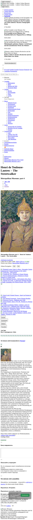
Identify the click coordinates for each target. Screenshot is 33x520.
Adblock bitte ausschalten (8, 435)
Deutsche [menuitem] (26, 69)
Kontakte (13, 515)
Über (9, 515)
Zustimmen (25, 495)
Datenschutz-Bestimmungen (9, 518)
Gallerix (8, 506)
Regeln (12, 517)
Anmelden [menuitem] (7, 71)
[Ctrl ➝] (16, 297)
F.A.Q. (6, 515)
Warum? (22, 341)
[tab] (7, 181)
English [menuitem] (12, 69)
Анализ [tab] (6, 186)
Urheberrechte (21, 518)
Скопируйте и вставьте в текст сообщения (13, 500)
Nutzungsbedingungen (21, 517)
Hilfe (2, 515)
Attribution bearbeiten (7, 260)
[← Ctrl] (16, 282)
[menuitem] (31, 69)
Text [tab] (6, 185)
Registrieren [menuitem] (13, 71)
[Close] (1, 442)
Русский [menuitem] (6, 69)
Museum (7, 78)
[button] (8, 9)
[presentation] (18, 188)
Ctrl (14, 266)
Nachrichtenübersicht (10, 63)
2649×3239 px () (22, 261)
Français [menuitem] (21, 69)
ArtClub (9, 98)
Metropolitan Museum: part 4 (20, 263)
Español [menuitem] (16, 69)
